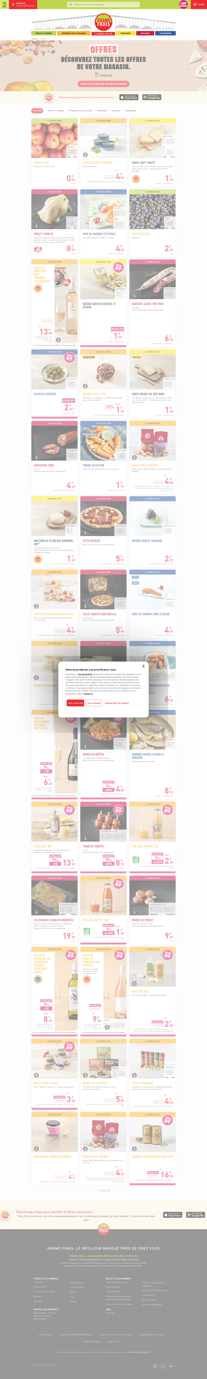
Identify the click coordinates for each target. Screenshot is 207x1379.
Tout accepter (75, 703)
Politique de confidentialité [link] (86, 709)
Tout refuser (93, 703)
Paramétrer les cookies (117, 703)
